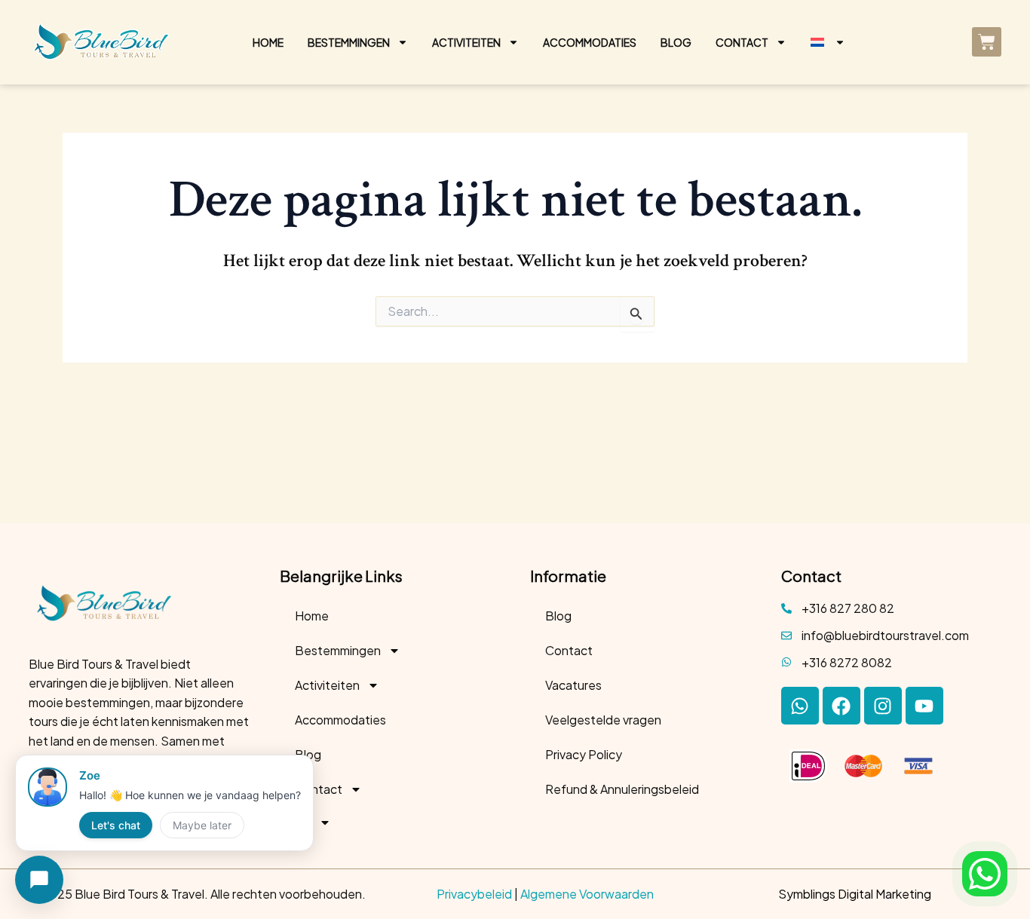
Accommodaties (589, 42)
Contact (742, 42)
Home (268, 42)
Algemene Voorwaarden (587, 894)
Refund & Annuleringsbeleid (622, 789)
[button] (984, 873)
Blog (676, 42)
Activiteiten (466, 42)
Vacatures (573, 685)
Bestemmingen (349, 42)
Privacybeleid (474, 894)
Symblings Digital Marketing (854, 894)
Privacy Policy (583, 754)
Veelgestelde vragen (603, 720)
